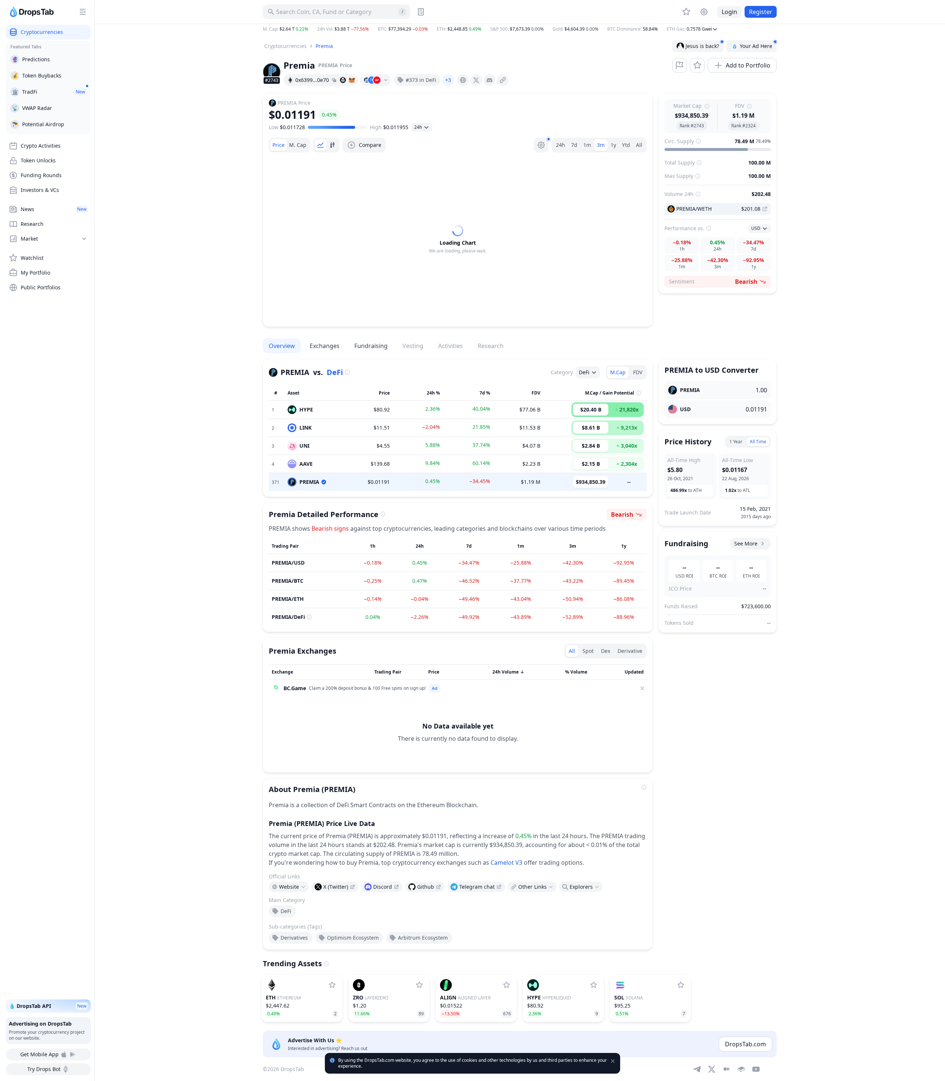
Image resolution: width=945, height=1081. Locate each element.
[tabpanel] (458, 239)
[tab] (278, 145)
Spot (588, 650)
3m (601, 144)
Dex (605, 650)
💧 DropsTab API (47, 1005)
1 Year (735, 441)
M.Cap (618, 372)
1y (613, 144)
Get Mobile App (39, 1054)
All (639, 144)
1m (587, 144)
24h (560, 144)
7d (574, 144)
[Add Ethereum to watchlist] (332, 985)
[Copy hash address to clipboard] (334, 80)
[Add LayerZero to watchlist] (419, 985)
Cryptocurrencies (285, 45)
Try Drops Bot (44, 1069)
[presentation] (463, 80)
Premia (324, 45)
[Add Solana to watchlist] (681, 985)
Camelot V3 (506, 862)
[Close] (642, 688)
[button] (520, 29)
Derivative (630, 650)
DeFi (335, 372)
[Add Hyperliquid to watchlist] (593, 985)
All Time (758, 441)
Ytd (626, 144)
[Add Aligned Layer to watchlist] (506, 985)
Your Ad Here (756, 45)
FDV (637, 372)
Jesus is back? (702, 45)
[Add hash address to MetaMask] (351, 80)
